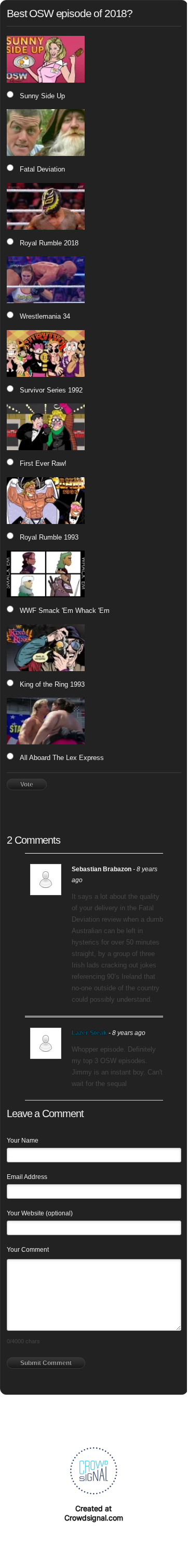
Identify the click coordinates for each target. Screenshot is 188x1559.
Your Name (22, 1140)
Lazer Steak (89, 1033)
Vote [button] (26, 784)
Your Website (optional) (40, 1213)
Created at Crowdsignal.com (93, 1513)
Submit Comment (46, 1363)
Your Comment (28, 1249)
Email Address (27, 1177)
